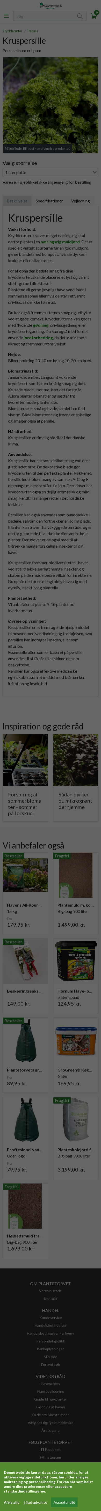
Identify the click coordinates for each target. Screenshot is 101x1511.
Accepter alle (64, 1502)
